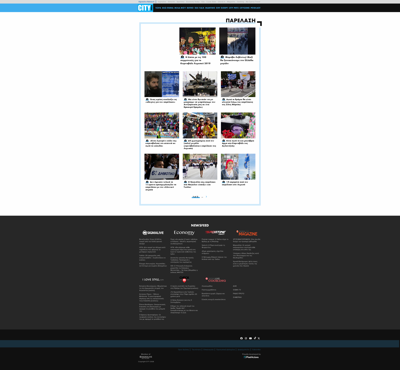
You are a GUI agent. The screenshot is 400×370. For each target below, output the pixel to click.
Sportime (180, 2)
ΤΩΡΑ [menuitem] (158, 8)
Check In (221, 2)
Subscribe (256, 350)
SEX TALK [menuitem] (199, 8)
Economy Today (192, 2)
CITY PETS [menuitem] (234, 8)
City (202, 2)
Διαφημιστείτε (244, 350)
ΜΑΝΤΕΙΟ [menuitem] (210, 8)
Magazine (231, 2)
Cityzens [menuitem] (245, 8)
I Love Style (211, 2)
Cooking (240, 2)
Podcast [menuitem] (256, 8)
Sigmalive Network (146, 2)
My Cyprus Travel (253, 2)
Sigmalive (162, 2)
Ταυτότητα (196, 350)
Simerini (171, 2)
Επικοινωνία (209, 350)
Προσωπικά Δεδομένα (225, 350)
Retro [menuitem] (190, 8)
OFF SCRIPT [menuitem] (222, 8)
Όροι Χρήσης (183, 350)
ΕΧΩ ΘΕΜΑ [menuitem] (168, 8)
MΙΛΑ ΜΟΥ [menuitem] (180, 8)
